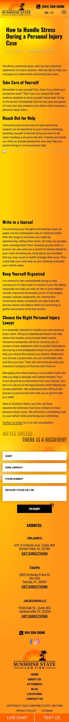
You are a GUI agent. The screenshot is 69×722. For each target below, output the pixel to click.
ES (52, 12)
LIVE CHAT (17, 717)
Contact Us (34, 698)
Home (34, 674)
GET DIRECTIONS (35, 553)
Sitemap (47, 710)
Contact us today (13, 422)
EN (46, 12)
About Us (34, 679)
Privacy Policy (26, 710)
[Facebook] (31, 643)
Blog (34, 689)
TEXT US (52, 717)
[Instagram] (36, 643)
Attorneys (34, 684)
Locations (34, 694)
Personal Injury (42, 51)
